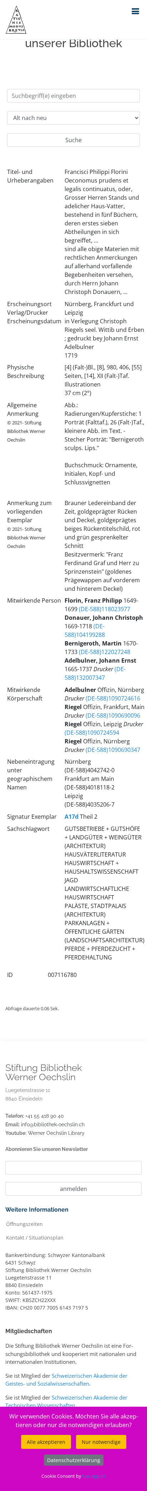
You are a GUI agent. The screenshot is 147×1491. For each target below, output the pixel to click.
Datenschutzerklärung (73, 1460)
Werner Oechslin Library (56, 1133)
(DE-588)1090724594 (92, 733)
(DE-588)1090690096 (113, 715)
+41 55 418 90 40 (44, 1116)
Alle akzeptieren (46, 1441)
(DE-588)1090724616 (113, 698)
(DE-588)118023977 (104, 609)
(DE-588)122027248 (104, 652)
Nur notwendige (101, 1441)
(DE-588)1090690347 (113, 750)
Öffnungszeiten (24, 1224)
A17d (71, 817)
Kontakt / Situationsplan (35, 1237)
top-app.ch (94, 1476)
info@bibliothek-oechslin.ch (53, 1124)
